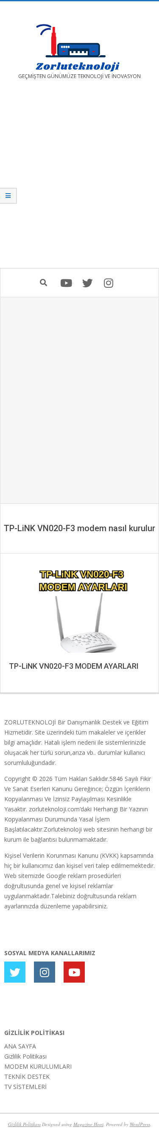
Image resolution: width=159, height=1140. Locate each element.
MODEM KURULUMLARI (38, 1066)
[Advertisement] (79, 180)
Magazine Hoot (88, 1124)
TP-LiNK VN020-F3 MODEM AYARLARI (74, 666)
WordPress (140, 1124)
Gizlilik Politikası (25, 1056)
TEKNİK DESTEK (27, 1076)
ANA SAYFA (20, 1046)
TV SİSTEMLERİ (25, 1087)
